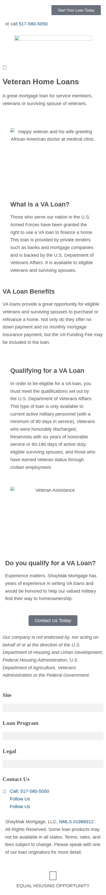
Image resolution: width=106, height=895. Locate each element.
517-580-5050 (33, 23)
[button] (53, 67)
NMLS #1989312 (76, 821)
